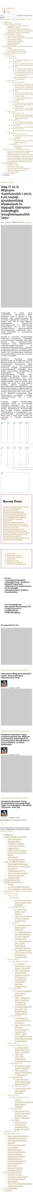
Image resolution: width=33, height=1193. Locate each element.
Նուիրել (8, 1190)
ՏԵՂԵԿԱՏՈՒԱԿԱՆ (12, 1172)
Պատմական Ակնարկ (18, 864)
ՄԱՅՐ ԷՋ (8, 835)
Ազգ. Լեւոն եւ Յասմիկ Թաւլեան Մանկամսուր (23, 1072)
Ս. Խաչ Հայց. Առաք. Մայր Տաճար (21, 911)
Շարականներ (11, 1188)
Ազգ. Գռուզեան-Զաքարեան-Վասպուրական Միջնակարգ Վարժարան (22, 975)
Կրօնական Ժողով (16, 871)
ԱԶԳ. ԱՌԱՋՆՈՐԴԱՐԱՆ (15, 862)
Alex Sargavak (5, 688)
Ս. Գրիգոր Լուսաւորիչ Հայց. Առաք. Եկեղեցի (23, 966)
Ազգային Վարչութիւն (18, 873)
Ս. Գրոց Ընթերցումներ (19, 887)
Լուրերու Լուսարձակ (18, 1177)
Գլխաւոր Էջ (14, 555)
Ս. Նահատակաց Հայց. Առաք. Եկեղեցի (23, 927)
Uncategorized (11, 553)
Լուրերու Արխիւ (15, 1186)
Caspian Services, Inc (6, 831)
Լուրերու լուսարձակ (14, 562)
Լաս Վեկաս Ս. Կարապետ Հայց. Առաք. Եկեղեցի (23, 1081)
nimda (5, 222)
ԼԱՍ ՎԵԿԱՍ (17, 1077)
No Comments (27, 222)
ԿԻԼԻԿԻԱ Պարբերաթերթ (16, 564)
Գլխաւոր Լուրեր (7, 182)
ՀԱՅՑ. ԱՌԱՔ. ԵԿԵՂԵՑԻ (15, 837)
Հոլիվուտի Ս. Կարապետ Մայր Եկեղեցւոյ (23, 1020)
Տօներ (11, 884)
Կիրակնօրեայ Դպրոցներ (20, 889)
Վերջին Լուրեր (15, 1175)
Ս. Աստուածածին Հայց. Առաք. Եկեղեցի (23, 993)
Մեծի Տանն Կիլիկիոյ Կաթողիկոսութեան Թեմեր (17, 852)
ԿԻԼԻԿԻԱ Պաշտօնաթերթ (20, 1184)
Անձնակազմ (14, 878)
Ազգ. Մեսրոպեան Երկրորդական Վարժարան (23, 918)
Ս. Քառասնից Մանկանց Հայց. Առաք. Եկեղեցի (22, 1050)
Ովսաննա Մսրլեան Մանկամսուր (21, 984)
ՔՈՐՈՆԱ (15, 1120)
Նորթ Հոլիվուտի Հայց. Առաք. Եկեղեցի (23, 1090)
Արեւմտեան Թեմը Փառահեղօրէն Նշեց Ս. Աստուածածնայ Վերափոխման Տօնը (15, 508)
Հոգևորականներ (16, 875)
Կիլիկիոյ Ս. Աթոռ (16, 844)
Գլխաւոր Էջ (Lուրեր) (8, 670)
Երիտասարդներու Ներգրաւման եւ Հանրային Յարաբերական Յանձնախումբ (16, 1165)
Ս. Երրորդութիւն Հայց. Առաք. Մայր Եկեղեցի (23, 902)
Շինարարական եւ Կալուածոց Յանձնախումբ (16, 1147)
